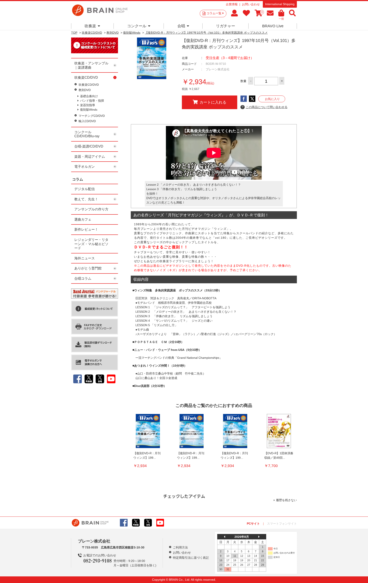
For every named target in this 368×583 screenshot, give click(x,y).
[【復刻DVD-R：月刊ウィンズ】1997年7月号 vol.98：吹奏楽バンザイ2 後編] (235, 431)
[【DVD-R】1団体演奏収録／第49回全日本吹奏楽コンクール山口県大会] (279, 431)
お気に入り (272, 99)
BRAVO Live (272, 26)
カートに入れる (213, 102)
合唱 (181, 26)
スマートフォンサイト (282, 523)
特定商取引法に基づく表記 (191, 557)
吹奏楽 (90, 26)
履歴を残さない (286, 500)
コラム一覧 (214, 13)
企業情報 (232, 4)
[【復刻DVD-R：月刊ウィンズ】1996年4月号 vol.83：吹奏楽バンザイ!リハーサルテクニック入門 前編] (148, 431)
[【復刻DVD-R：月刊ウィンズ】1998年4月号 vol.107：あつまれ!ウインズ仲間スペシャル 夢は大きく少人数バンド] (191, 431)
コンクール (136, 26)
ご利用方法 (180, 547)
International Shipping (280, 4)
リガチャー (225, 26)
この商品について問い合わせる (265, 107)
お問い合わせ (251, 4)
